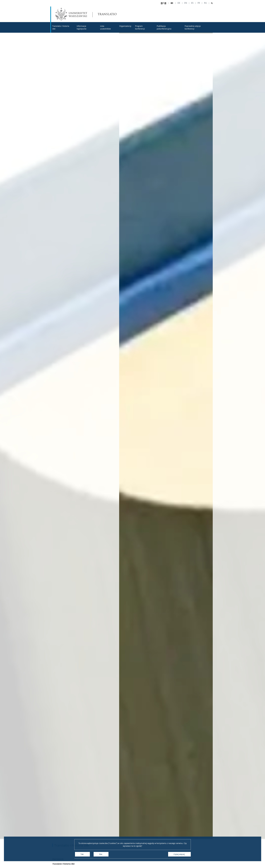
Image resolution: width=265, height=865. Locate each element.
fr (199, 3)
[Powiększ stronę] (162, 3)
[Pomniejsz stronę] (165, 3)
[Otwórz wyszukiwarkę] (211, 3)
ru (205, 3)
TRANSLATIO (103, 14)
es (192, 3)
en (185, 3)
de (179, 3)
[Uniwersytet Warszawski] (71, 14)
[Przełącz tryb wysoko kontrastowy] (171, 3)
